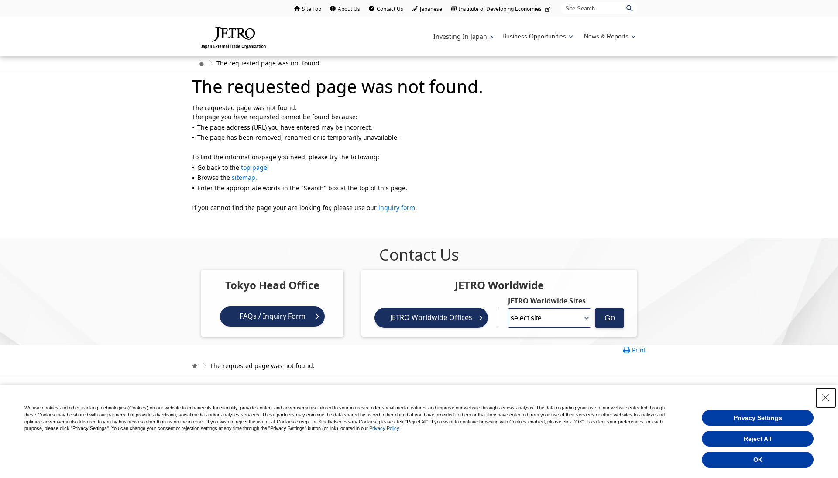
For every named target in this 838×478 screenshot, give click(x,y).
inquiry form (396, 207)
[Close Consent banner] (825, 397)
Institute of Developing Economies (500, 9)
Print (639, 350)
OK (757, 459)
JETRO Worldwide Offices (431, 317)
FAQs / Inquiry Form (273, 316)
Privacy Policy (384, 428)
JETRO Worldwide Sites (547, 301)
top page (254, 167)
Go (609, 317)
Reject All (758, 438)
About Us (349, 9)
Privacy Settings (758, 417)
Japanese (431, 9)
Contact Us (390, 9)
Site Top (311, 9)
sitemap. (244, 177)
